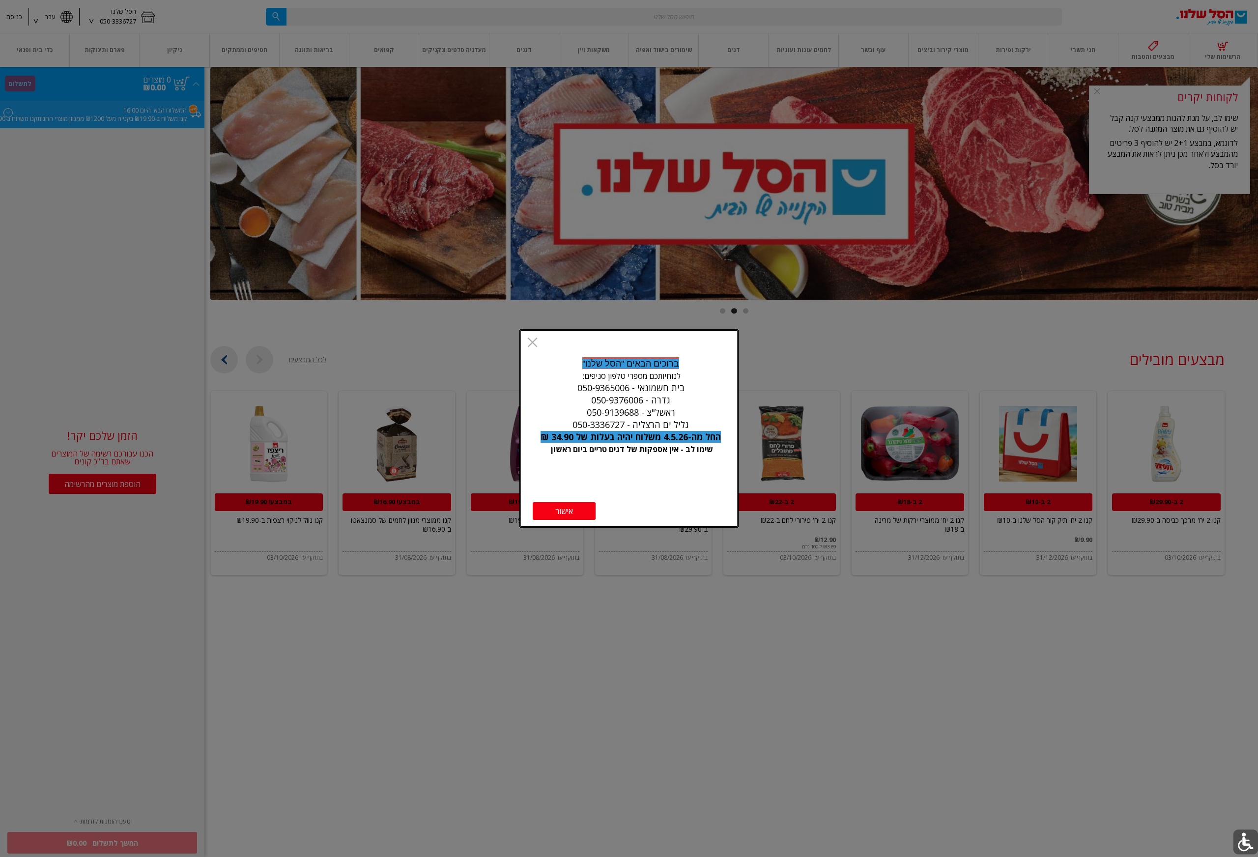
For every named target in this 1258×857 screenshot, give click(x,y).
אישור (564, 511)
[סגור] (532, 343)
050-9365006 (603, 388)
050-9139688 (613, 412)
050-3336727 (598, 424)
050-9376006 (617, 400)
